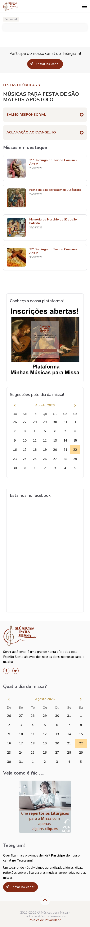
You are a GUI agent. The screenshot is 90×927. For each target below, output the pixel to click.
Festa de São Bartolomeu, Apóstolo (55, 190)
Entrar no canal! (47, 64)
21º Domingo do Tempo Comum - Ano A (53, 162)
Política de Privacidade (45, 920)
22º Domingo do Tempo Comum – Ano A (53, 251)
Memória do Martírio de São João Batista (53, 221)
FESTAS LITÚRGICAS (20, 85)
